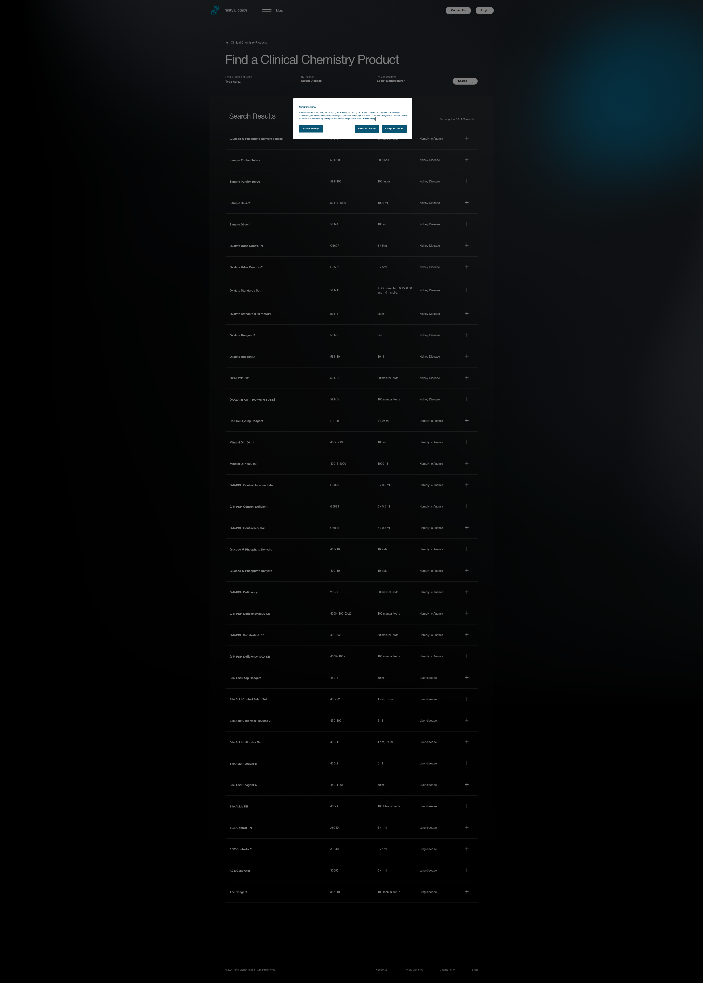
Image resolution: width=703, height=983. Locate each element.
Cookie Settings (311, 129)
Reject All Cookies (367, 129)
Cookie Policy (369, 119)
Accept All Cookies (394, 129)
